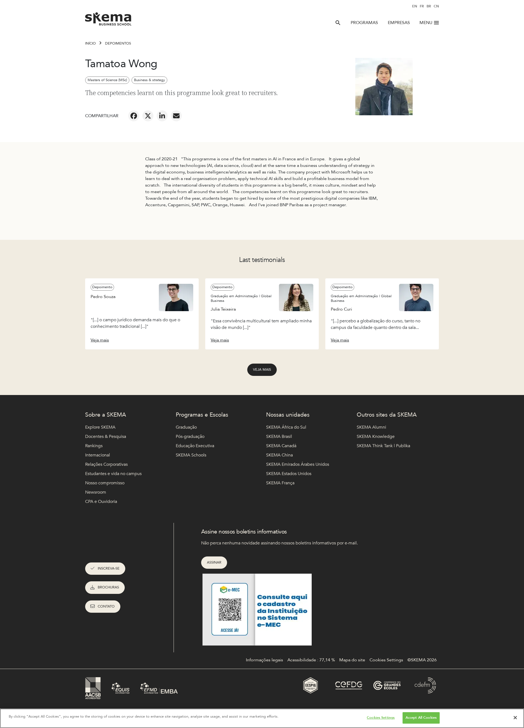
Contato (106, 606)
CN (436, 6)
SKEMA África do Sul (286, 427)
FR (422, 6)
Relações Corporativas (106, 464)
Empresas (399, 23)
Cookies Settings (381, 717)
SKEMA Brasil (279, 437)
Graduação (186, 427)
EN (414, 6)
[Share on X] (147, 115)
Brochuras (108, 587)
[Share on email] (176, 115)
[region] (262, 718)
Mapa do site (352, 660)
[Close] (515, 718)
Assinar (214, 562)
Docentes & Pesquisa (105, 437)
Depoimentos (118, 43)
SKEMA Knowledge (376, 437)
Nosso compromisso (104, 483)
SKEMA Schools (191, 455)
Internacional (97, 455)
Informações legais (264, 660)
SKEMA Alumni (371, 427)
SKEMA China (279, 455)
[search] (338, 23)
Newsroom (95, 492)
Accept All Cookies (421, 717)
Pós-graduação (190, 437)
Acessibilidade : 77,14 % (311, 660)
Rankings (94, 446)
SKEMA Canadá (281, 446)
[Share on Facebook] (133, 115)
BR (429, 6)
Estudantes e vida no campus (113, 474)
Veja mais (262, 369)
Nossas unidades (287, 414)
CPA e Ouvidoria (101, 502)
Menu (425, 23)
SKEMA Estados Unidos (288, 474)
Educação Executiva (195, 446)
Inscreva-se (109, 568)
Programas (364, 23)
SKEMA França (280, 483)
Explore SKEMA (100, 427)
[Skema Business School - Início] (108, 20)
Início (90, 43)
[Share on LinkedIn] (162, 115)
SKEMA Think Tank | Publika (383, 446)
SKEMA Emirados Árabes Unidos (297, 464)
